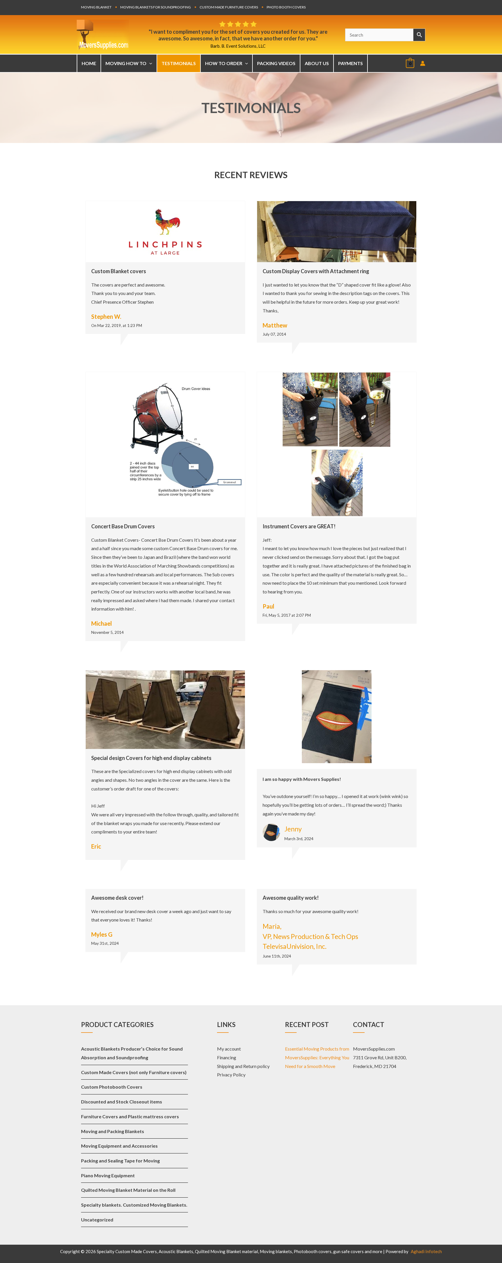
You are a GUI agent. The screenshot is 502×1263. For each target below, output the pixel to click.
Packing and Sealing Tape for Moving (120, 1160)
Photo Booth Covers (286, 7)
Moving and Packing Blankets (112, 1131)
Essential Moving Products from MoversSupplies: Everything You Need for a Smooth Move (317, 1057)
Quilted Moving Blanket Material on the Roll (128, 1190)
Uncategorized (97, 1219)
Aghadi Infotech (426, 1251)
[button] (149, 63)
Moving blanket (96, 7)
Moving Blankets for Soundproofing (155, 7)
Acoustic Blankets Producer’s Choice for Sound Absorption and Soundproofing (132, 1053)
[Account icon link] (422, 63)
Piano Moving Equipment (108, 1175)
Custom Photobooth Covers (111, 1087)
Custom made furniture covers (229, 7)
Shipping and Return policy (243, 1066)
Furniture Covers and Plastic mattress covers (130, 1116)
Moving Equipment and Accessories (119, 1145)
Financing (226, 1057)
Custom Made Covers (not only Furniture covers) (134, 1072)
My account (229, 1048)
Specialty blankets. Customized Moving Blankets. (134, 1204)
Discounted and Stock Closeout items (121, 1101)
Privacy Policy (231, 1074)
